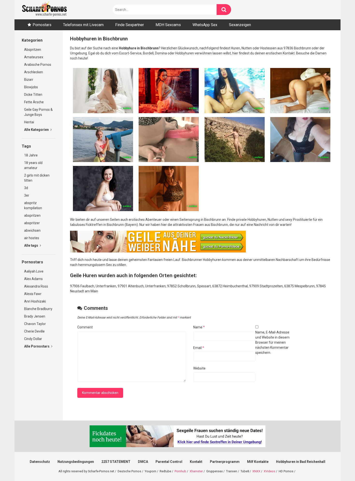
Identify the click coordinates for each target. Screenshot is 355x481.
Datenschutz (40, 462)
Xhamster (196, 471)
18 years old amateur (33, 165)
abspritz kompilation (33, 205)
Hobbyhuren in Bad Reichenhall (300, 462)
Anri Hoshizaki (35, 301)
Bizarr (28, 79)
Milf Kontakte (258, 462)
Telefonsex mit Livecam (83, 24)
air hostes (31, 238)
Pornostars (42, 24)
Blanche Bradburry (38, 309)
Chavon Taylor (35, 324)
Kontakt (196, 462)
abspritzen (32, 215)
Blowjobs (31, 87)
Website (199, 368)
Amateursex (33, 57)
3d (26, 188)
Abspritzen (32, 50)
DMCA (143, 462)
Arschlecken (33, 72)
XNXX (256, 471)
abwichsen (32, 230)
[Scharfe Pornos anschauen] (44, 9)
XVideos (269, 471)
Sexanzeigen (240, 24)
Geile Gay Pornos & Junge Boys (38, 112)
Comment (85, 327)
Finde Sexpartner (129, 24)
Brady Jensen (34, 316)
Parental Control (169, 462)
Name (199, 327)
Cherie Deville (34, 331)
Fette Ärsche (34, 102)
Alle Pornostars (37, 346)
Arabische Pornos (37, 65)
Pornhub (180, 471)
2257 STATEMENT (115, 462)
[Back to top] (338, 466)
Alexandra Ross (36, 286)
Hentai (29, 122)
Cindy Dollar (33, 339)
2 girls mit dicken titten (37, 177)
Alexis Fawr (33, 294)
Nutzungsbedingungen (75, 462)
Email (198, 348)
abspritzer (32, 223)
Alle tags (31, 245)
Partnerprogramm (225, 462)
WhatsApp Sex (204, 24)
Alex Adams (33, 279)
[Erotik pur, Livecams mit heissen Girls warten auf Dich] (158, 251)
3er (26, 195)
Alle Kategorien (37, 130)
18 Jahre (31, 155)
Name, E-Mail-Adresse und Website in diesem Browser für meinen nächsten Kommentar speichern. (272, 342)
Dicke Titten (33, 94)
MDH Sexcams (168, 24)
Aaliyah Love (33, 271)
